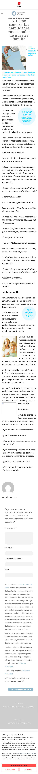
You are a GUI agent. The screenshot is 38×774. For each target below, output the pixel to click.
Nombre (9, 547)
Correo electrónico (14, 558)
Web (7, 569)
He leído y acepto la (17, 672)
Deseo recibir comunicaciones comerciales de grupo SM (17, 679)
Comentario (11, 528)
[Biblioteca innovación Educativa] (19, 4)
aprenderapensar (9, 497)
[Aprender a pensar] (18, 13)
